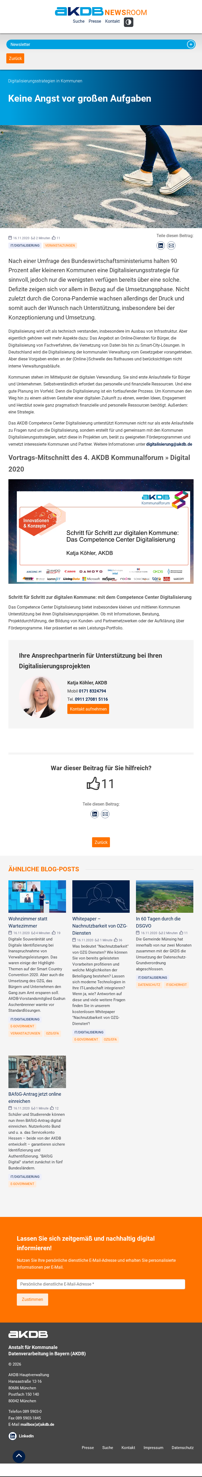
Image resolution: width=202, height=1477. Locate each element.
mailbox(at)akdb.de (37, 1424)
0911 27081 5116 (91, 699)
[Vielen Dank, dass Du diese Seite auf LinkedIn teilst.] (160, 245)
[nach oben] (19, 1456)
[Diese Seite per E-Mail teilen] (171, 245)
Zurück (15, 58)
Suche (78, 21)
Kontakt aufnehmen (88, 709)
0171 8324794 (92, 691)
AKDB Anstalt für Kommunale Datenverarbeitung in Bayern (79, 11)
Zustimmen (32, 1299)
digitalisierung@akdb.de (169, 444)
